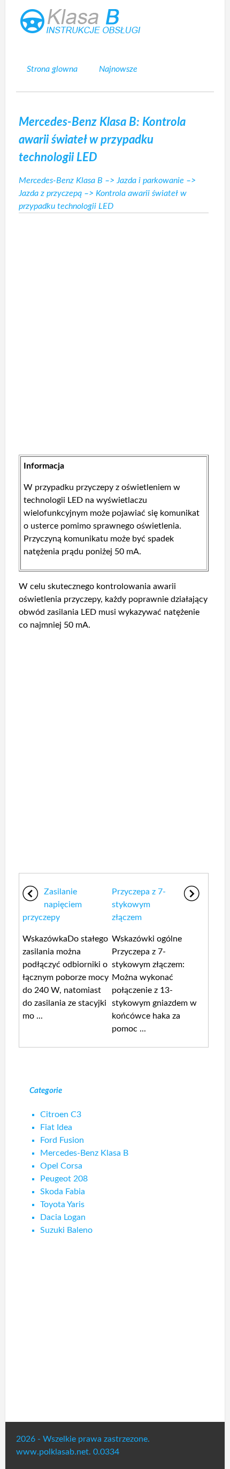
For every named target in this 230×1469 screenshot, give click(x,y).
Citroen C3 (60, 1114)
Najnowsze (118, 69)
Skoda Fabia (62, 1191)
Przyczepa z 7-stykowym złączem (139, 904)
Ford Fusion (62, 1140)
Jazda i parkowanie (150, 180)
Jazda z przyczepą (50, 193)
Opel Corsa (61, 1166)
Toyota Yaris (62, 1204)
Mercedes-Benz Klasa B (61, 180)
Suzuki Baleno (66, 1230)
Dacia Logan (63, 1217)
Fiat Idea (56, 1127)
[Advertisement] (115, 331)
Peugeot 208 (64, 1178)
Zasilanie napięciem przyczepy (52, 904)
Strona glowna (52, 69)
